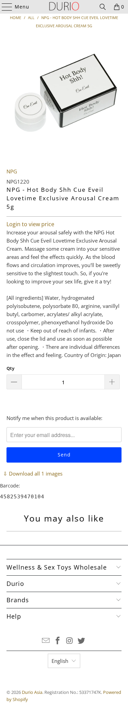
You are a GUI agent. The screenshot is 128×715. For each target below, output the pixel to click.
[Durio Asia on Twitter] (81, 641)
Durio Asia (32, 692)
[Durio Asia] (64, 7)
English (60, 660)
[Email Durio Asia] (46, 641)
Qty (10, 368)
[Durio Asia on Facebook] (58, 641)
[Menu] (4, 7)
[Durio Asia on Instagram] (70, 641)
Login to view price (30, 224)
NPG (11, 171)
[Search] (102, 7)
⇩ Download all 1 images (32, 473)
